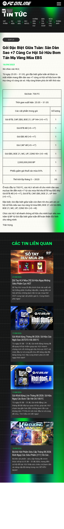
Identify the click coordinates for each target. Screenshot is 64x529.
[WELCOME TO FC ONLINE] (17, 3)
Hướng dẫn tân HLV (35, 22)
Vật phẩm (5, 22)
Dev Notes (26, 22)
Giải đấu (19, 22)
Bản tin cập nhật (43, 22)
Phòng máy (58, 22)
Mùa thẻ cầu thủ (51, 22)
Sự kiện (12, 22)
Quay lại (11, 40)
